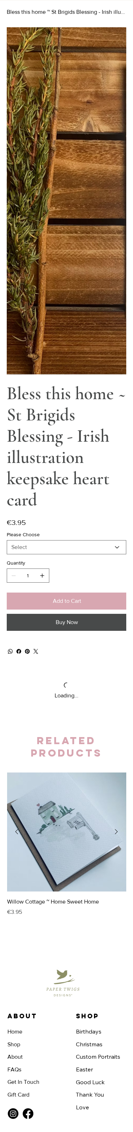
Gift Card (18, 867)
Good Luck (90, 854)
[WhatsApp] (10, 424)
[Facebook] (18, 424)
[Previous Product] (16, 604)
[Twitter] (35, 424)
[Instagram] (13, 886)
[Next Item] (116, 87)
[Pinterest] (27, 424)
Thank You (90, 867)
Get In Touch (23, 854)
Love (82, 879)
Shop (13, 817)
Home (14, 804)
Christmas (89, 816)
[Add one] (42, 348)
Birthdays (88, 804)
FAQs (14, 842)
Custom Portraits (98, 829)
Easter (84, 841)
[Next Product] (116, 604)
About (15, 829)
